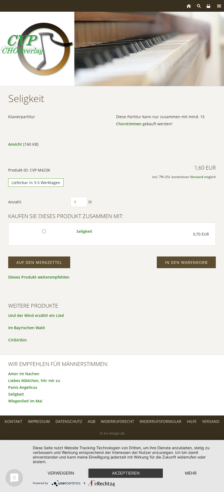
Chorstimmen (129, 123)
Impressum (39, 421)
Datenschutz (68, 421)
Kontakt (13, 421)
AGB (91, 421)
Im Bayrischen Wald (26, 327)
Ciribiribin (17, 340)
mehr (191, 473)
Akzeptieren (126, 473)
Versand (196, 177)
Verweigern (61, 473)
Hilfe (192, 421)
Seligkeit (84, 231)
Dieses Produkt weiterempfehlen (38, 277)
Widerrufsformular (160, 421)
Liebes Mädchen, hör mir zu (34, 380)
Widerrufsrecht (117, 421)
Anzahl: (15, 201)
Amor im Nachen (23, 373)
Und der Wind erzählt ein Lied (36, 315)
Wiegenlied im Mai (25, 401)
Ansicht (15, 144)
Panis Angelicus (22, 387)
